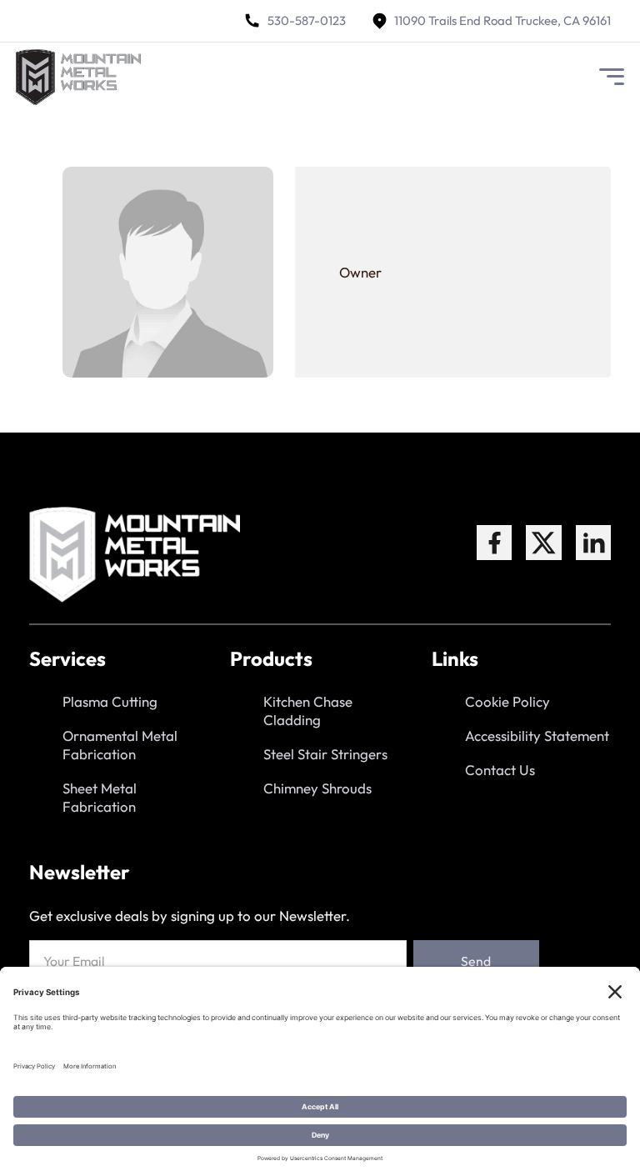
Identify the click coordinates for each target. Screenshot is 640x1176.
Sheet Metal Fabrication (99, 797)
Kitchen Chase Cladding (307, 710)
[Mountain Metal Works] (78, 78)
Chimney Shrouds (317, 788)
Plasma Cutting (110, 701)
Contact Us (500, 769)
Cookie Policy (507, 701)
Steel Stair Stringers (325, 754)
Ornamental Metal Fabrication (120, 745)
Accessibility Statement (537, 735)
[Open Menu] (611, 77)
